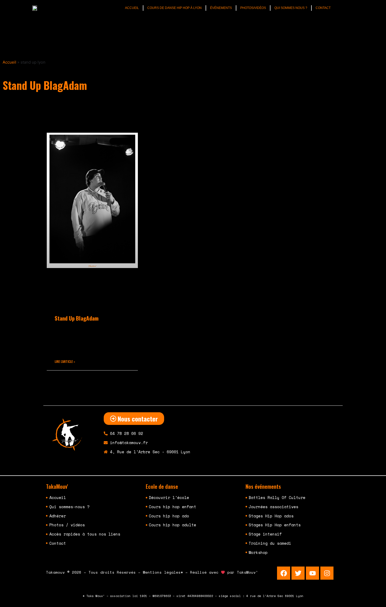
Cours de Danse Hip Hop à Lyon (174, 8)
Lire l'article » (65, 361)
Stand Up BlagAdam (76, 318)
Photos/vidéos (253, 8)
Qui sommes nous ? (290, 8)
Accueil (132, 8)
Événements (221, 8)
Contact (323, 8)
